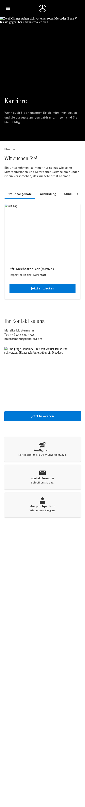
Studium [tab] (70, 194)
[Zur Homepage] (42, 8)
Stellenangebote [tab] (20, 194)
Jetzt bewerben (42, 416)
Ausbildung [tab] (48, 194)
